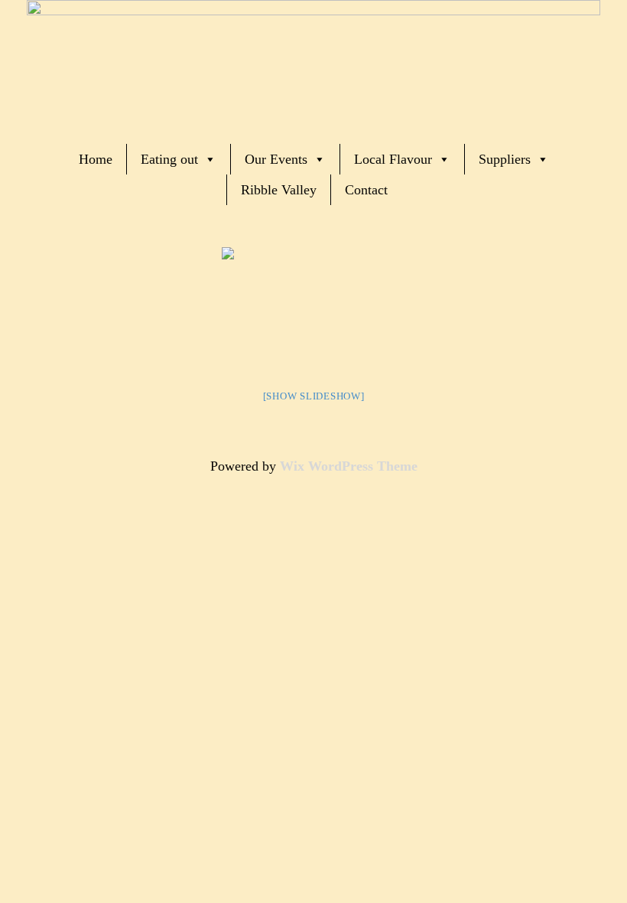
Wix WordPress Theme (348, 466)
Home (95, 159)
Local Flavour (393, 159)
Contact (366, 189)
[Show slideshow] (314, 396)
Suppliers (505, 159)
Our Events (276, 159)
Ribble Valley (279, 189)
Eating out (169, 159)
